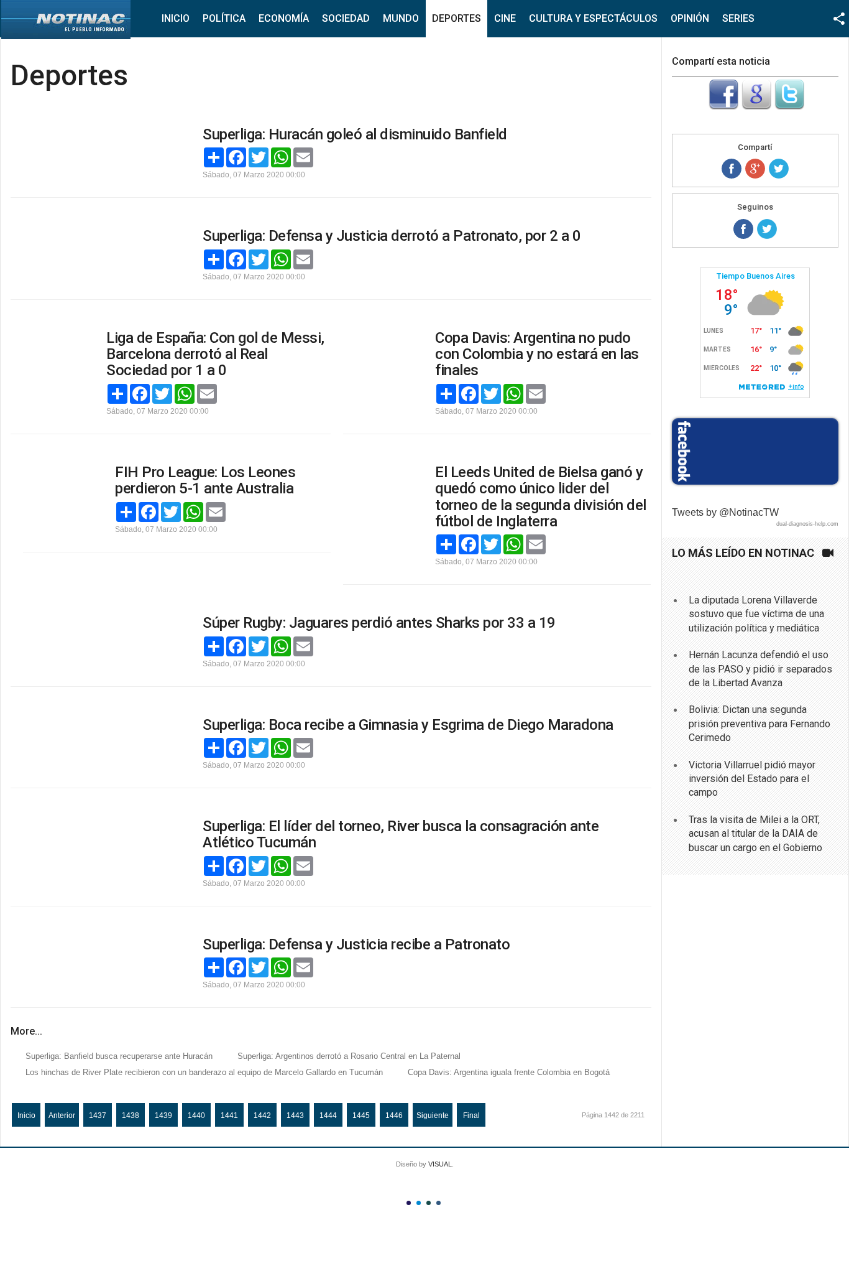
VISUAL (440, 1164)
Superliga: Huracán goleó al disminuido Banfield (355, 134)
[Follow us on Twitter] (767, 229)
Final (471, 1115)
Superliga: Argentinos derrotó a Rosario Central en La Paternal (349, 1056)
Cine (505, 18)
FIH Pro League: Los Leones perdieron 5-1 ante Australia (205, 480)
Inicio (176, 18)
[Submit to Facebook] (723, 106)
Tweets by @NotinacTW (725, 512)
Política (224, 18)
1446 (394, 1115)
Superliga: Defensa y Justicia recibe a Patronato (356, 944)
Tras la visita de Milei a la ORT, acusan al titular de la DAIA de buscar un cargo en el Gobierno (755, 834)
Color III (428, 1203)
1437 (97, 1115)
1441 (229, 1115)
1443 (295, 1115)
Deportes (456, 18)
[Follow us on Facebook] (743, 229)
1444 (328, 1115)
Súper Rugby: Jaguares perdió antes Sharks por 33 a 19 (379, 622)
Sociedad (346, 18)
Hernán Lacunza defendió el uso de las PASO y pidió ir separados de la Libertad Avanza (760, 669)
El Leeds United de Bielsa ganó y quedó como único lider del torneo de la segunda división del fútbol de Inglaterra (540, 496)
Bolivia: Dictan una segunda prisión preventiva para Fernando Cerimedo (759, 723)
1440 (196, 1115)
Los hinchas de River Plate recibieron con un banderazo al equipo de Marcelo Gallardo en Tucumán (204, 1072)
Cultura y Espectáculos (593, 18)
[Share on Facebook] (731, 169)
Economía (284, 18)
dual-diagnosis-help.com (807, 524)
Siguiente (432, 1115)
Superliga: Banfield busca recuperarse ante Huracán (119, 1056)
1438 (130, 1115)
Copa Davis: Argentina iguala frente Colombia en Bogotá (509, 1072)
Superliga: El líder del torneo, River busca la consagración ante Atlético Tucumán (401, 834)
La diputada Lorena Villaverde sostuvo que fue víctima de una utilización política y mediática (756, 614)
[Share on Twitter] (779, 169)
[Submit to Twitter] (789, 106)
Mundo (401, 18)
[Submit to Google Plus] (756, 106)
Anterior (61, 1115)
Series (738, 18)
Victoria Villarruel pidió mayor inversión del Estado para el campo (752, 779)
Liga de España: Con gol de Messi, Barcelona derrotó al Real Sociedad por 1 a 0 (215, 354)
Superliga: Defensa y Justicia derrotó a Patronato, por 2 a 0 (392, 235)
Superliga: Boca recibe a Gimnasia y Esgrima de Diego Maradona (408, 724)
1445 (361, 1115)
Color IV (438, 1203)
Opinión (690, 18)
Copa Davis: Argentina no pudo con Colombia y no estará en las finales (537, 354)
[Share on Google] (755, 169)
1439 (163, 1115)
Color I (408, 1203)
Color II (418, 1203)
